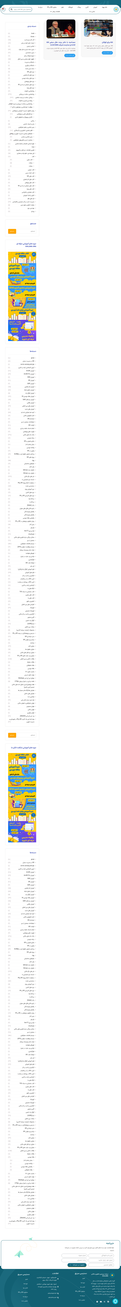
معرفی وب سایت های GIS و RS (25, 656)
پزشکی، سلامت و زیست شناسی (23, 97)
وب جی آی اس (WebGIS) (27, 716)
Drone (32, 37)
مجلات (30, 163)
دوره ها (83, 1283)
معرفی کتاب (31, 646)
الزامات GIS (31, 425)
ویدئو (32, 211)
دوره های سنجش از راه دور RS (26, 85)
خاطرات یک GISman (28, 470)
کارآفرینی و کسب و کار (28, 576)
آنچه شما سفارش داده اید (27, 412)
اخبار (83, 1278)
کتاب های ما (31, 598)
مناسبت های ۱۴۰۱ (29, 672)
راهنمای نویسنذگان (29, 515)
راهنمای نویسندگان (29, 512)
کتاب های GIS (30, 176)
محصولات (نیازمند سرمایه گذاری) (25, 630)
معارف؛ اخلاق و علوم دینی (27, 205)
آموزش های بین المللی (28, 406)
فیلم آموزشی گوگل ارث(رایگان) (26, 569)
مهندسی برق (31, 208)
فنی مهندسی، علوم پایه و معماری (25, 153)
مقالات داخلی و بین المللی (27, 659)
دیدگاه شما (31, 499)
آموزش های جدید (29, 409)
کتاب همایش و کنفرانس (28, 192)
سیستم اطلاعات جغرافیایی (27, 544)
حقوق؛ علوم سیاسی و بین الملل (26, 59)
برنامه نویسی (30, 438)
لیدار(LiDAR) (30, 624)
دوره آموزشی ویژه (29, 489)
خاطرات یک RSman (28, 473)
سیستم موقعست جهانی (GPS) (25, 547)
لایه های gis (31, 199)
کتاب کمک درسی (29, 173)
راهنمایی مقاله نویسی (28, 518)
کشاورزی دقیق (30, 601)
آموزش (95, 7)
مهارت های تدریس (29, 675)
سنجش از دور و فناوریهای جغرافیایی (22, 140)
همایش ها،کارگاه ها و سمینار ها (26, 690)
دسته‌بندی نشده (30, 486)
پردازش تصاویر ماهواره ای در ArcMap (24, 454)
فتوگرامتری (31, 560)
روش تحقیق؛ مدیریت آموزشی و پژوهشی (23, 111)
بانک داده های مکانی (28, 435)
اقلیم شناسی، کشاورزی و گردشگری (23, 130)
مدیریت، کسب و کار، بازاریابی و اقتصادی (23, 202)
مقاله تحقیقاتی (30, 665)
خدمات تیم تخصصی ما (28, 480)
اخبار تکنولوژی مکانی (28, 416)
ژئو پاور (32, 528)
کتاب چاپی (29, 160)
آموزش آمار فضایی (29, 387)
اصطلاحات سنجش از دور (27, 422)
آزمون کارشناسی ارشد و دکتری (26, 368)
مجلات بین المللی (29, 627)
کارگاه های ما (31, 588)
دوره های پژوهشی (29, 81)
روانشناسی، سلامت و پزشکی (26, 94)
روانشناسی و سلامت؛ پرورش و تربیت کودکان (20, 104)
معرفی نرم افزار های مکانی (27, 652)
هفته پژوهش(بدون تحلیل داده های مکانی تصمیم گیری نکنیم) (23, 685)
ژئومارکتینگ (31, 534)
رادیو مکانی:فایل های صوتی (27, 508)
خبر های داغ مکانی (29, 476)
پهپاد (33, 460)
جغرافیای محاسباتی (29, 464)
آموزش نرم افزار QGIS (28, 400)
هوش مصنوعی (30, 706)
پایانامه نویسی (30, 448)
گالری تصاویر (31, 617)
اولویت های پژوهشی (28, 432)
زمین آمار (31, 524)
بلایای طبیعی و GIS (29, 441)
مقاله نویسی (31, 668)
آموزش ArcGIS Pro (29, 374)
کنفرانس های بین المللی (28, 604)
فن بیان (32, 566)
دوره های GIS (30, 72)
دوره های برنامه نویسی (28, 78)
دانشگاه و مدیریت (29, 62)
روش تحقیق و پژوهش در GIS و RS (24, 521)
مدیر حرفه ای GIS (29, 636)
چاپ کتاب (31, 467)
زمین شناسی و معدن (26, 137)
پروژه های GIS (30, 457)
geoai (32, 358)
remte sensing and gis (27, 364)
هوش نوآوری (30, 713)
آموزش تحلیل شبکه (29, 390)
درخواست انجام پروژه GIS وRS (26, 483)
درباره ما (40, 7)
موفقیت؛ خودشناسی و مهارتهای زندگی (22, 107)
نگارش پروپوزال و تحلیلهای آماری (23, 117)
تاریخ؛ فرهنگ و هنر (29, 56)
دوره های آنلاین (30, 492)
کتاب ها (82, 1287)
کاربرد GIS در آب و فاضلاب (27, 579)
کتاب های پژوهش (29, 183)
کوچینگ (32, 608)
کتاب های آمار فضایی (28, 179)
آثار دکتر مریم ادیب (29, 40)
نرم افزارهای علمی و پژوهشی (24, 114)
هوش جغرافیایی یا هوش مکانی (26, 703)
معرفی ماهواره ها (29, 649)
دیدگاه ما (32, 502)
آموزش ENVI (31, 377)
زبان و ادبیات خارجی (28, 124)
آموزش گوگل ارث (29, 393)
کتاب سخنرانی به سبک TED (26, 592)
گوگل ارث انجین (30, 620)
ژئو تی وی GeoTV (29, 531)
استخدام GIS (31, 419)
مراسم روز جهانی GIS (28, 640)
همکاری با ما (31, 697)
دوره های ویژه (30, 88)
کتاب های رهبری (30, 595)
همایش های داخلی (29, 694)
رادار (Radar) (30, 505)
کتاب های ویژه (30, 189)
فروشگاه (70, 7)
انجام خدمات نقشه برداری (27, 428)
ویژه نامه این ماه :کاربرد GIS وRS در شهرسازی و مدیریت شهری (21, 720)
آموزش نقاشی (30, 403)
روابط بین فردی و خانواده (25, 101)
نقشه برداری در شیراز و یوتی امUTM (24, 681)
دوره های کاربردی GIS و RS (27, 496)
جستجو (12, 231)
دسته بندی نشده (29, 69)
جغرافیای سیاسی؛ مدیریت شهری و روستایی (20, 134)
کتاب (33, 156)
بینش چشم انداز (30, 444)
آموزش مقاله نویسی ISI (28, 396)
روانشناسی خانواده (29, 91)
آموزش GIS (31, 380)
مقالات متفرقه (30, 662)
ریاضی (32, 121)
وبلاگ (79, 7)
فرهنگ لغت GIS (30, 563)
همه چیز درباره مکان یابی (27, 700)
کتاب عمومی (31, 170)
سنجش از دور (30, 540)
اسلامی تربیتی (30, 46)
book (32, 33)
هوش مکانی (31, 710)
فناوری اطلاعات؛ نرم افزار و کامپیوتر (25, 150)
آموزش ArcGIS (30, 371)
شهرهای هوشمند (30, 553)
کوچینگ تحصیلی (29, 611)
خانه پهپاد (104, 7)
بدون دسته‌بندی (30, 53)
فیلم (62, 7)
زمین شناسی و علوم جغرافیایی (26, 127)
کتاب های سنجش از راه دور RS (26, 186)
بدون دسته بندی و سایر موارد (26, 49)
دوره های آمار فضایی (28, 75)
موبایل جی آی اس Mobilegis (26, 678)
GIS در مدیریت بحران (28, 361)
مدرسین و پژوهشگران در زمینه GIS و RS (23, 633)
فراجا (33, 147)
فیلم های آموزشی (29, 572)
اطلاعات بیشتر (56, 12)
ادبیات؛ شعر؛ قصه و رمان (27, 43)
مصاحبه (32, 643)
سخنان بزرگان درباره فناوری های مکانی (24, 537)
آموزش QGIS (30, 384)
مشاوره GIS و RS (52, 7)
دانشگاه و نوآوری (29, 65)
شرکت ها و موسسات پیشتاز (27, 550)
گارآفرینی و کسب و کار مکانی (26, 614)
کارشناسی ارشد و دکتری (28, 585)
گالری (87, 7)
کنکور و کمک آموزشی (28, 195)
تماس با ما (92, 12)
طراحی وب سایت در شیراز (27, 556)
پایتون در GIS (30, 451)
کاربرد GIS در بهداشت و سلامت (26, 582)
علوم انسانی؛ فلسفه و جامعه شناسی (24, 144)
